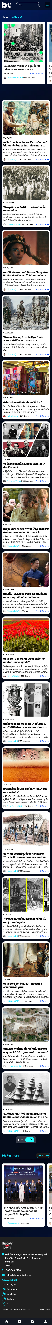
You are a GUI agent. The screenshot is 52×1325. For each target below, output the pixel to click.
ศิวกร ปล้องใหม (13, 676)
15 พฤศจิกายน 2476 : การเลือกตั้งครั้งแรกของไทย (24, 208)
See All (41, 1155)
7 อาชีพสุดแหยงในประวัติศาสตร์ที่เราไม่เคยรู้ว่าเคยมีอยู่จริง (24, 920)
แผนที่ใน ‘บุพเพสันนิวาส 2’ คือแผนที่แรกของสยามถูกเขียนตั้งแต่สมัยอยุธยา (25, 595)
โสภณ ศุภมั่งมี (12, 741)
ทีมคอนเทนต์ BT (13, 1001)
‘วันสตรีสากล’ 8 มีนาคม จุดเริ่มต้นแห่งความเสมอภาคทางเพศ (22, 67)
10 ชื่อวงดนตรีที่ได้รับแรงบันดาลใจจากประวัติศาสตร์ (24, 465)
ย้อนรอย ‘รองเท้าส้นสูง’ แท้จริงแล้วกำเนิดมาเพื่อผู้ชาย (22, 985)
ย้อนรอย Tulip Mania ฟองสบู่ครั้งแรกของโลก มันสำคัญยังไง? (24, 660)
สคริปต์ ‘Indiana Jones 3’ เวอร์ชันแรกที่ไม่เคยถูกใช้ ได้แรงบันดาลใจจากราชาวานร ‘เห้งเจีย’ (25, 145)
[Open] (47, 5)
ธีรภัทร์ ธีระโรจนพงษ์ (15, 77)
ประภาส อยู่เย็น (13, 159)
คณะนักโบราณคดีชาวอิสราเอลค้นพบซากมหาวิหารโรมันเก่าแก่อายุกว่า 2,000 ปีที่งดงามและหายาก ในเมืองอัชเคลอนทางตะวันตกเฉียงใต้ (25, 1059)
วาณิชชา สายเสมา (14, 224)
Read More (35, 73)
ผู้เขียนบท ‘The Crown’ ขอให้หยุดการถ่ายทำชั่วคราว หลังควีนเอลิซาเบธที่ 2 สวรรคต (26, 532)
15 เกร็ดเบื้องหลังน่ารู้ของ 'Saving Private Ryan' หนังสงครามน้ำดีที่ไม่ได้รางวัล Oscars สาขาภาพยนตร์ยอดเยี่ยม (25, 347)
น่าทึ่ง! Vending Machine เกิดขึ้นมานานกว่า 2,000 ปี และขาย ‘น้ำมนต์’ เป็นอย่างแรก (25, 727)
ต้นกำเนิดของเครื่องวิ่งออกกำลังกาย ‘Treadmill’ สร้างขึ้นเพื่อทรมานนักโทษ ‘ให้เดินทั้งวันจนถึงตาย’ (24, 857)
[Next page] (29, 1139)
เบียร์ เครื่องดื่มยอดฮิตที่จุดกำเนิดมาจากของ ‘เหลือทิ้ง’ (25, 790)
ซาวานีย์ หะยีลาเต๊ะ (14, 1066)
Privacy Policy (45, 1309)
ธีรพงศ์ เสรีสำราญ (14, 481)
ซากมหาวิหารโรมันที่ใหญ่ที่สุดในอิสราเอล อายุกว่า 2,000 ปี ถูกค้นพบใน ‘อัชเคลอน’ (25, 1050)
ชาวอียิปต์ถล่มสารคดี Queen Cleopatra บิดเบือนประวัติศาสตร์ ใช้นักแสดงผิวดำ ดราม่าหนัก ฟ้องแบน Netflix (25, 275)
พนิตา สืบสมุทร (13, 416)
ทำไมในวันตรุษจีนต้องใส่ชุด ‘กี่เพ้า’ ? (22, 402)
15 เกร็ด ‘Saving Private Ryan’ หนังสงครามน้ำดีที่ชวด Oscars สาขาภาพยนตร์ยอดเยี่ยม (23, 340)
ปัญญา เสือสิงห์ (13, 546)
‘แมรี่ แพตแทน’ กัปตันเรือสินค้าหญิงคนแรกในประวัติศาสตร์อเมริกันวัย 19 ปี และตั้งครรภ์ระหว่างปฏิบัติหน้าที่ (25, 1117)
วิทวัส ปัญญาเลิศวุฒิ (14, 806)
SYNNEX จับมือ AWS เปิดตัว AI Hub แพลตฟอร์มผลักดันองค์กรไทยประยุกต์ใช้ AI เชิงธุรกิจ (23, 1211)
